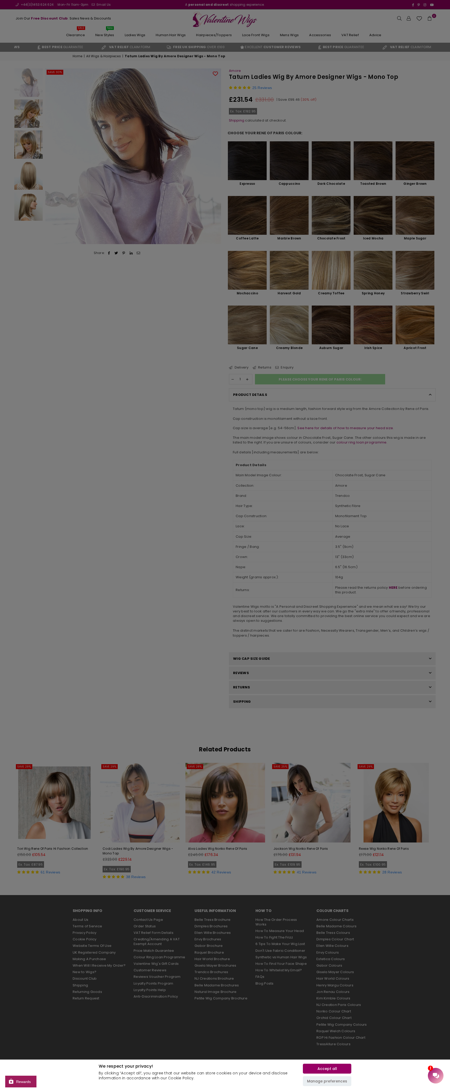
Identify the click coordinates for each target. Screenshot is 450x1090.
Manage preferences (327, 1081)
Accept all (327, 1068)
